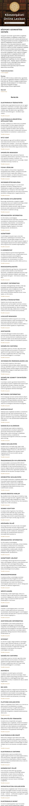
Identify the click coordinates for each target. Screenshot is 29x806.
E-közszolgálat (4, 72)
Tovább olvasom (5, 115)
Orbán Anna (4, 91)
